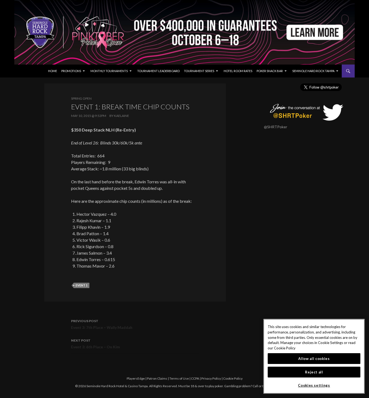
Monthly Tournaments (109, 71)
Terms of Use (179, 378)
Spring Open (81, 98)
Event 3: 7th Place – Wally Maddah (101, 324)
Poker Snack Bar (270, 71)
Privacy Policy (211, 378)
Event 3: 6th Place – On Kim (95, 343)
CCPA (195, 378)
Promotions (71, 71)
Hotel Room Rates (238, 71)
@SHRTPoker (275, 126)
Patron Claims (157, 378)
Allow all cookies (314, 358)
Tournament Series (199, 71)
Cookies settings (314, 385)
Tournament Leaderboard (158, 71)
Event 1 (82, 285)
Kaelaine (121, 116)
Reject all (314, 372)
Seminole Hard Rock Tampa (313, 71)
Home (52, 71)
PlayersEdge (136, 378)
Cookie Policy (233, 378)
